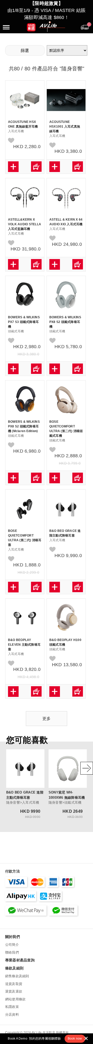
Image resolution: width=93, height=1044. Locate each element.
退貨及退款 (13, 991)
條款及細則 (14, 968)
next (86, 768)
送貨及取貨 (13, 984)
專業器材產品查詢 (20, 960)
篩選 (25, 50)
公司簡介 (12, 945)
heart (11, 140)
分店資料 (12, 1014)
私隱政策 (12, 1007)
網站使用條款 (15, 999)
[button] (75, 1039)
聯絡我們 (12, 952)
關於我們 (12, 937)
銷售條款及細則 (17, 976)
